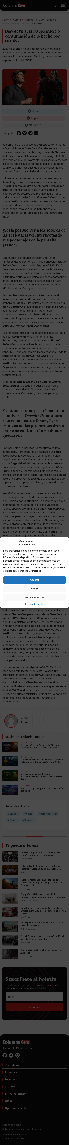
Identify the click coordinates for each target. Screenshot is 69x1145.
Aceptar (34, 579)
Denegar (34, 588)
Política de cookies (35, 604)
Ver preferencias (34, 597)
